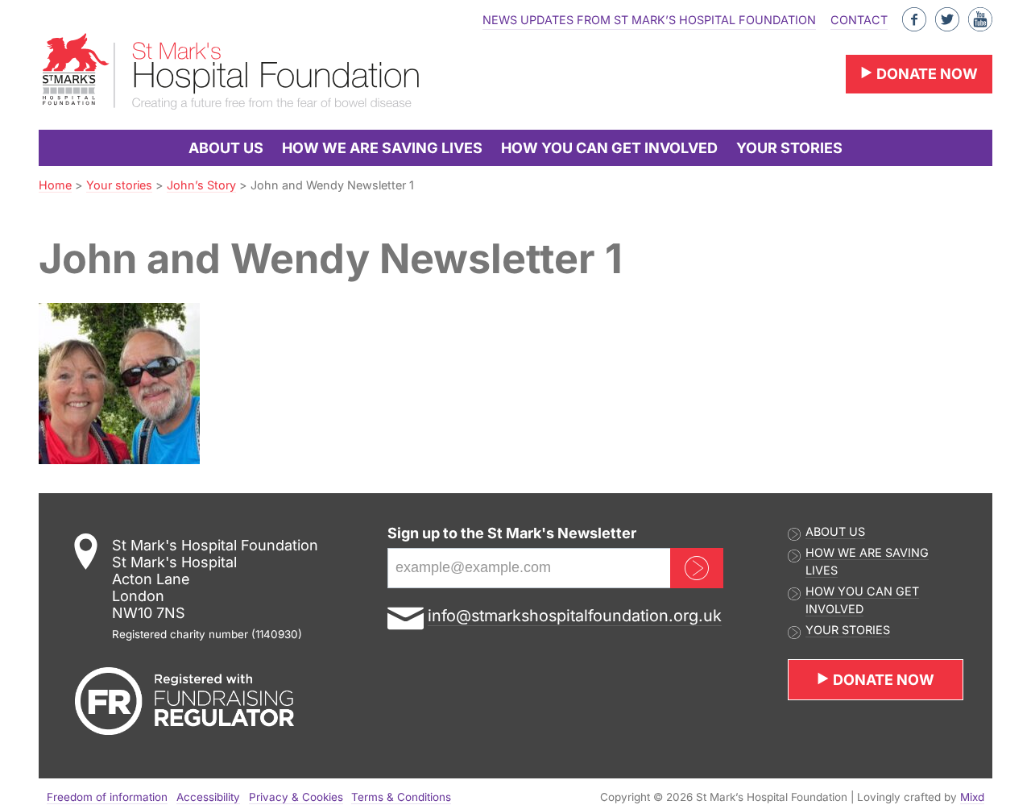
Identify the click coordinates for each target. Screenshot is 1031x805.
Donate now (925, 73)
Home (55, 185)
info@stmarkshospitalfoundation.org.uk (575, 616)
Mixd (972, 796)
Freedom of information (107, 796)
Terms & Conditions (401, 796)
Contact (859, 20)
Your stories (789, 147)
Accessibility (208, 796)
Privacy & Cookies (296, 796)
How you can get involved (609, 147)
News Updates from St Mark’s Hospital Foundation (649, 20)
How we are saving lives (382, 147)
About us (225, 147)
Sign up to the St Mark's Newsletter (511, 533)
